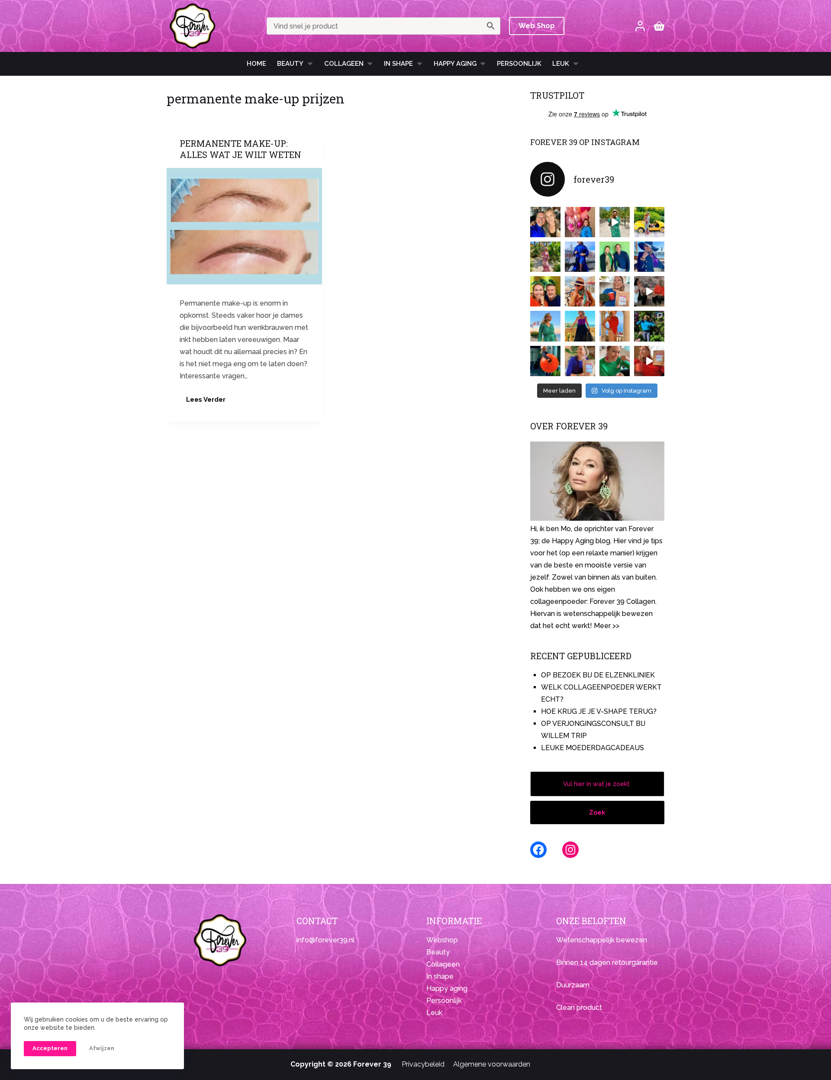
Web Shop (537, 26)
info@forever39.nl (325, 940)
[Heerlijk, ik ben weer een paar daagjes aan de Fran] (649, 257)
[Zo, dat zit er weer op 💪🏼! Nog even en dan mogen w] (545, 361)
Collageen (344, 64)
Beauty (290, 64)
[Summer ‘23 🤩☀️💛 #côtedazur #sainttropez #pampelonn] (614, 222)
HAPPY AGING (455, 64)
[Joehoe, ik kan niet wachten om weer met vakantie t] (614, 326)
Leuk (560, 64)
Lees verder (209, 402)
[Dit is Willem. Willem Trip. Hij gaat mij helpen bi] (614, 257)
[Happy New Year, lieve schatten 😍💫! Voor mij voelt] (545, 326)
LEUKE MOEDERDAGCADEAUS (592, 748)
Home (256, 64)
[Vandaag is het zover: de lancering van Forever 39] (649, 361)
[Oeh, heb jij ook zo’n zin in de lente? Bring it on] (580, 257)
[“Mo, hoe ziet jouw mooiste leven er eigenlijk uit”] (580, 291)
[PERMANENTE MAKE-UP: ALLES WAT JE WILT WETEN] (244, 226)
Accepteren (50, 1048)
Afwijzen (101, 1048)
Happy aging (446, 988)
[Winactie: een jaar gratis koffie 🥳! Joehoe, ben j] (649, 326)
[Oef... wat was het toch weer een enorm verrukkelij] (580, 326)
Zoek (597, 812)
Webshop (442, 940)
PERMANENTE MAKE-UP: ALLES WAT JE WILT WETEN (240, 149)
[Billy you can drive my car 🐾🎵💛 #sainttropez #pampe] (649, 222)
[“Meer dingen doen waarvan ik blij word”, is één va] (545, 257)
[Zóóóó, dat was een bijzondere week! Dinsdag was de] (614, 361)
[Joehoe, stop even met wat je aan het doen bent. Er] (649, 291)
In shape (398, 64)
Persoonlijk (519, 64)
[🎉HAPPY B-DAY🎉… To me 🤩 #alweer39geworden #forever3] (580, 222)
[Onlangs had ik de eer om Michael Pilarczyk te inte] (545, 291)
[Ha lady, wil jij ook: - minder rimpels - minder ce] (580, 361)
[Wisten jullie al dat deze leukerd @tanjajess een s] (545, 222)
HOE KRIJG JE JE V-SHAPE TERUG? (599, 711)
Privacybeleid (423, 1064)
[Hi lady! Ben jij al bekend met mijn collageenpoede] (614, 291)
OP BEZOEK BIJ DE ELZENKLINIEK (598, 675)
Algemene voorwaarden (491, 1064)
